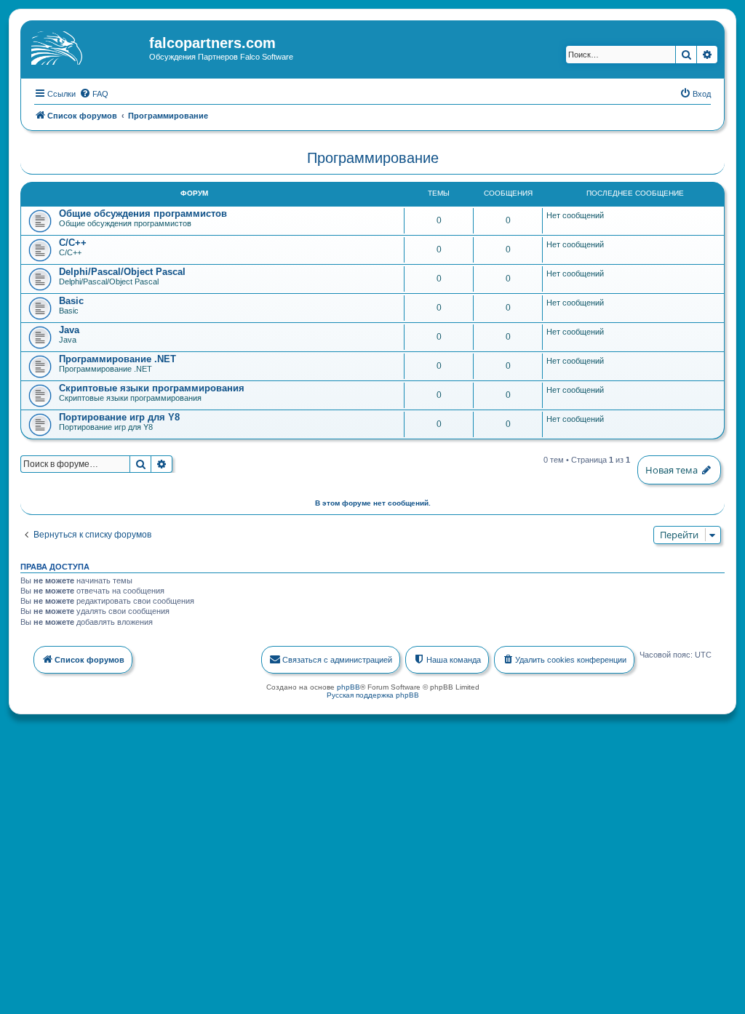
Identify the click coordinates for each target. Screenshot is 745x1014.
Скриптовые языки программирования (151, 388)
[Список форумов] (86, 47)
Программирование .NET (117, 359)
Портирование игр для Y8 (119, 417)
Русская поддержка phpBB (373, 695)
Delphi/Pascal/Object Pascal (122, 271)
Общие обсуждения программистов (143, 213)
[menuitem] (93, 94)
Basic (71, 300)
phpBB (348, 687)
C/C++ (73, 242)
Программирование (373, 158)
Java (69, 329)
